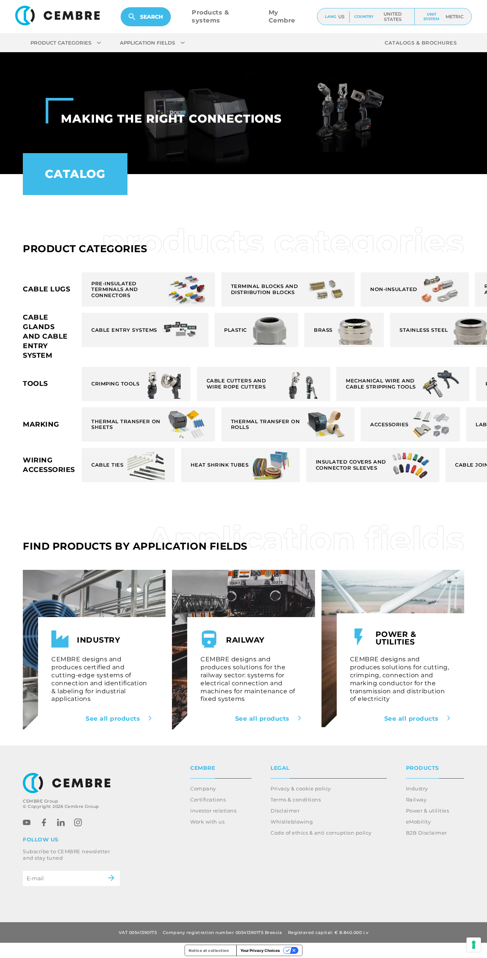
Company (203, 788)
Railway (416, 799)
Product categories (60, 43)
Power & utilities (427, 811)
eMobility (418, 822)
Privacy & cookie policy (301, 788)
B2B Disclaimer (426, 833)
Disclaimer (285, 811)
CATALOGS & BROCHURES (421, 43)
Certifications (208, 799)
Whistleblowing (292, 822)
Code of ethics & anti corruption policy (321, 833)
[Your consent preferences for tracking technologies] (473, 944)
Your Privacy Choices (260, 950)
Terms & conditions (296, 799)
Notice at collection (209, 950)
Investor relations (213, 811)
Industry (417, 788)
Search (151, 16)
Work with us (207, 822)
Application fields (147, 43)
